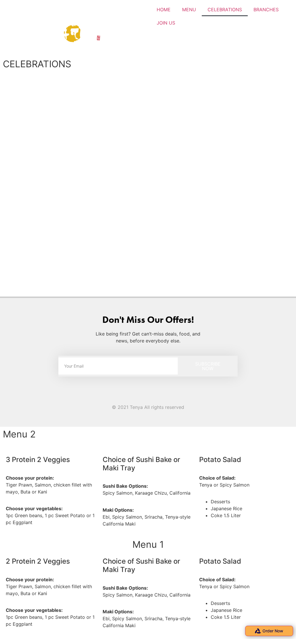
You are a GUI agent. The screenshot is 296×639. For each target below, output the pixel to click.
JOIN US (166, 23)
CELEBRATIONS (225, 9)
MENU (189, 9)
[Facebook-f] (142, 396)
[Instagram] (154, 396)
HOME (164, 9)
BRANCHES (266, 9)
